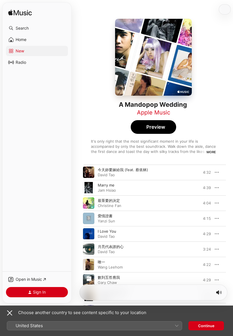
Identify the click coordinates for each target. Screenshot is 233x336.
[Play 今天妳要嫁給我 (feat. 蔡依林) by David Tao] (88, 172)
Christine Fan (109, 205)
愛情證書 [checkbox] (105, 216)
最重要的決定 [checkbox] (109, 200)
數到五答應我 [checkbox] (109, 277)
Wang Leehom (110, 267)
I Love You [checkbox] (107, 231)
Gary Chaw (107, 282)
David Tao (106, 175)
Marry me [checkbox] (106, 185)
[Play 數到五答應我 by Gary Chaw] (88, 280)
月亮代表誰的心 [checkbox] (111, 246)
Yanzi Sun (106, 221)
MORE (211, 152)
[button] (37, 28)
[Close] (9, 312)
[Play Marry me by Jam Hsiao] (88, 187)
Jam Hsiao (107, 190)
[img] (20, 13)
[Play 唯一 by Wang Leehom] (88, 264)
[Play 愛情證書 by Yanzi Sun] (88, 218)
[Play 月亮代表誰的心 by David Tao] (88, 249)
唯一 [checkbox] (101, 262)
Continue (206, 325)
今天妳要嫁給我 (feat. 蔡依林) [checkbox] (123, 169)
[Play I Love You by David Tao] (88, 233)
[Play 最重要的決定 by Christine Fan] (88, 203)
